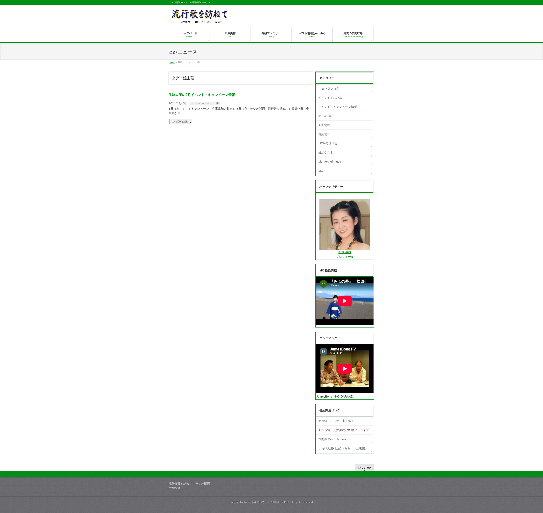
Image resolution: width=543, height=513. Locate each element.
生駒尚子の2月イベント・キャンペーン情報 (202, 95)
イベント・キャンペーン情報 (205, 103)
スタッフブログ (328, 88)
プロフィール (345, 256)
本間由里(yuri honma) (332, 439)
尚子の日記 (325, 116)
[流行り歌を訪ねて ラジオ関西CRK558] (200, 19)
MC (320, 170)
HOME (172, 62)
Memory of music (329, 161)
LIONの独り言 (327, 143)
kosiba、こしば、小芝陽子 (336, 421)
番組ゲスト (325, 152)
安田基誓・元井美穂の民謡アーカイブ (343, 430)
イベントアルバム (330, 97)
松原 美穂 (345, 252)
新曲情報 (324, 125)
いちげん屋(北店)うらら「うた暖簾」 (343, 448)
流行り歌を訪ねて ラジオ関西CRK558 (267, 502)
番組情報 (324, 134)
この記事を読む (180, 121)
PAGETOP (364, 467)
